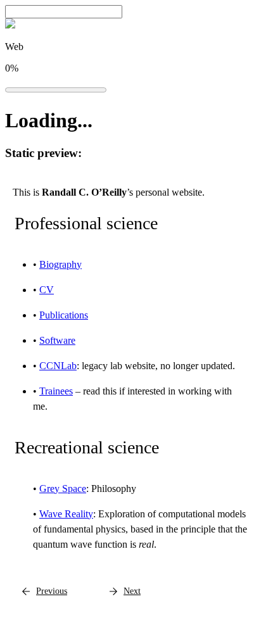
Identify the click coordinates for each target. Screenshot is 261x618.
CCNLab (58, 365)
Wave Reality (66, 513)
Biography (60, 264)
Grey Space (62, 488)
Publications (63, 315)
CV (46, 289)
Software (57, 340)
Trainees (56, 391)
